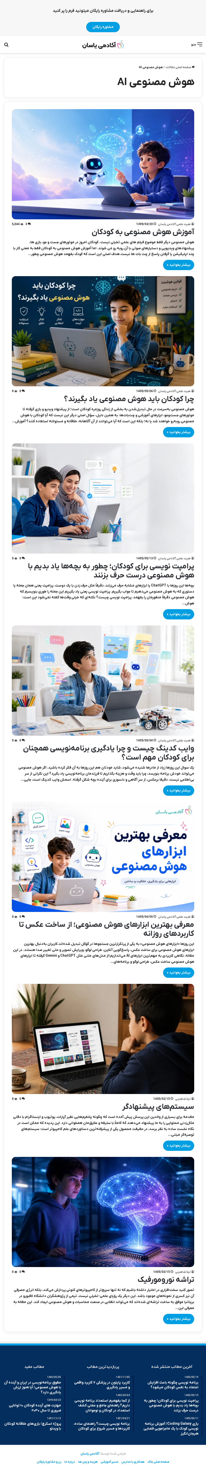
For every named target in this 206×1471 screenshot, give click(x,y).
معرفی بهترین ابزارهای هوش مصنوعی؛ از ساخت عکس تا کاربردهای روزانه (106, 929)
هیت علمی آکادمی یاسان (174, 224)
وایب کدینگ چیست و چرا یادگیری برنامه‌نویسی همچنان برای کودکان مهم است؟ (108, 753)
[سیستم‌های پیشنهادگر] (103, 1039)
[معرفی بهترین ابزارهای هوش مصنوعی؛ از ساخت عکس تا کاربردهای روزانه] (103, 857)
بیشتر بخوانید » (178, 265)
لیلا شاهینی (182, 1099)
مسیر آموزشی (109, 1462)
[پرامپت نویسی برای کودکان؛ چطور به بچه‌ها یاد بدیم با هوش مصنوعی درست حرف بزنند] (103, 498)
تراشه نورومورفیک (165, 1280)
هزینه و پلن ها (88, 1462)
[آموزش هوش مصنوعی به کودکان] (103, 164)
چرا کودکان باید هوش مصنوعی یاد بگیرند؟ (129, 399)
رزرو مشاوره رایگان (49, 1462)
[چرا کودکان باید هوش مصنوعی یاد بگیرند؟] (103, 331)
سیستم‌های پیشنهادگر (158, 1107)
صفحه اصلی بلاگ (158, 1462)
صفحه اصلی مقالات (179, 67)
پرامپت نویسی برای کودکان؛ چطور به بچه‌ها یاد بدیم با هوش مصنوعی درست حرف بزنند (111, 571)
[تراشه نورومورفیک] (103, 1212)
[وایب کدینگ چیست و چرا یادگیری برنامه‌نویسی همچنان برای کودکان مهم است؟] (103, 680)
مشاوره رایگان (103, 27)
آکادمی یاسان (89, 1454)
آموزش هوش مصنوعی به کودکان (143, 232)
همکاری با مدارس (132, 1462)
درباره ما (69, 1462)
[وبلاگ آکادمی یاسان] (103, 44)
